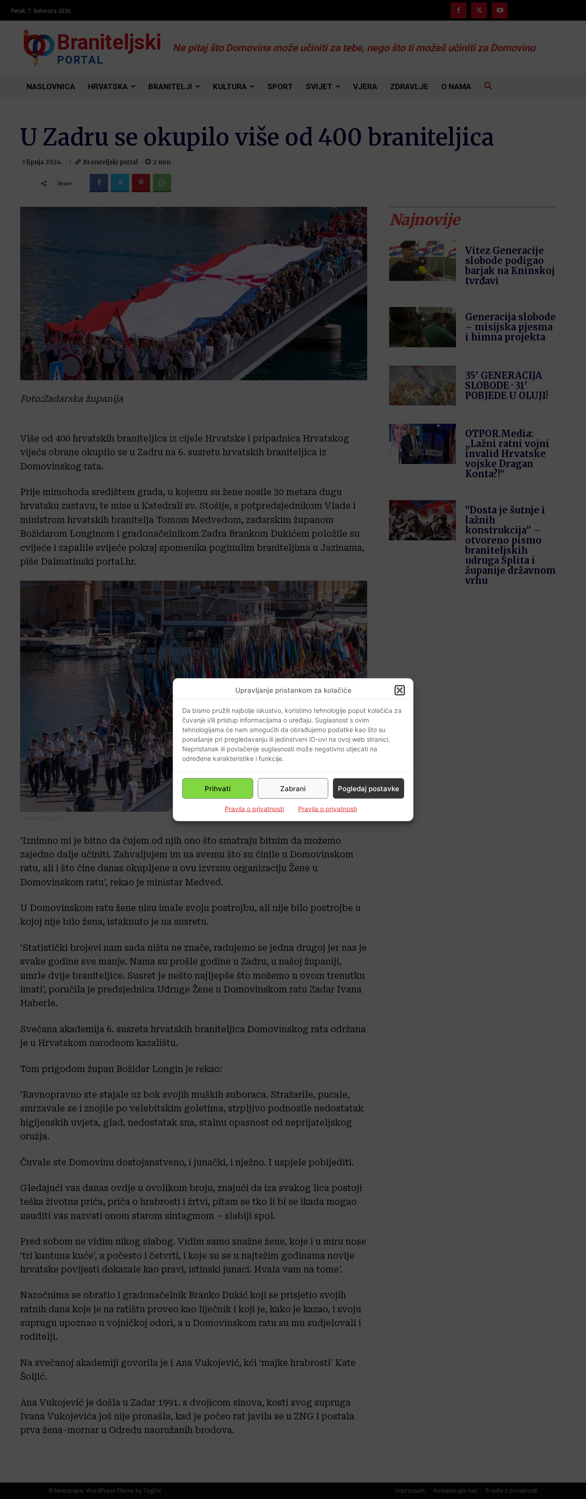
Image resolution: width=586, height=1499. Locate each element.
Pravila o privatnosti (254, 809)
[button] (399, 690)
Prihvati (218, 788)
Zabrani (293, 788)
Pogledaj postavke (368, 788)
